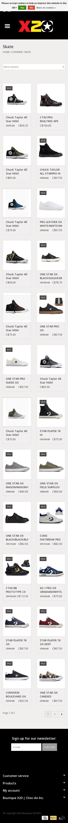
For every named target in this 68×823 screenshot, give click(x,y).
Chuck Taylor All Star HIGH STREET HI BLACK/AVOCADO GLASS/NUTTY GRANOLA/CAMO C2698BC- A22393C (17, 276)
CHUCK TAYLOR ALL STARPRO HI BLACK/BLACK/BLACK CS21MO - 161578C (51, 171)
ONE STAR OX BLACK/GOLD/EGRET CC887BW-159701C (51, 276)
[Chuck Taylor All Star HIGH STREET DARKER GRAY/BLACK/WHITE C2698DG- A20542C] (51, 360)
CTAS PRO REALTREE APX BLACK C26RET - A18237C (50, 119)
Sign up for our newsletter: (34, 738)
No (31, 7)
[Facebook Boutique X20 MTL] (31, 759)
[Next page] (61, 714)
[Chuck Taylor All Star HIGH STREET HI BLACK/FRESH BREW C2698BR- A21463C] (17, 307)
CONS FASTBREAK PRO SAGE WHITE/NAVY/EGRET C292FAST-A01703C (51, 537)
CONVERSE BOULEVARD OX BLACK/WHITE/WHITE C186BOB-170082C (17, 694)
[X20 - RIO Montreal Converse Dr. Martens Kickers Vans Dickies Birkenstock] (41, 26)
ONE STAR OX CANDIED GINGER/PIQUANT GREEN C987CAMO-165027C (51, 694)
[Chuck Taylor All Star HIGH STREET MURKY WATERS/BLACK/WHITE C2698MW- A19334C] (17, 203)
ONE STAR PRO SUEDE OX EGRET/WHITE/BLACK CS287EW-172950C (17, 380)
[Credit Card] (44, 817)
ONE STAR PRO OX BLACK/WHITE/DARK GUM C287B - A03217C (51, 328)
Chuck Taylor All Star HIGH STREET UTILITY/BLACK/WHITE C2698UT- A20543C (17, 171)
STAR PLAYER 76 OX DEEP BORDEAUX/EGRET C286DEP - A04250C (51, 642)
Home (6, 52)
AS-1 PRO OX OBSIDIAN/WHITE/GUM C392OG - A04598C (51, 590)
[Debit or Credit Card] (61, 817)
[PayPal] (53, 817)
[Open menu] (7, 26)
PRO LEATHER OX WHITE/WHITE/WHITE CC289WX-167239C (51, 224)
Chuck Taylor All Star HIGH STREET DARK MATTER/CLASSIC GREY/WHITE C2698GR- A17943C (17, 433)
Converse (16, 52)
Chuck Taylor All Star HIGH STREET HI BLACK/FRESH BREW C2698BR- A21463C (16, 328)
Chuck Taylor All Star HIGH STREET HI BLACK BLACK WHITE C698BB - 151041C (17, 119)
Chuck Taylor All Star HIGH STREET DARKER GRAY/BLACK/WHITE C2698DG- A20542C (51, 380)
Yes (22, 7)
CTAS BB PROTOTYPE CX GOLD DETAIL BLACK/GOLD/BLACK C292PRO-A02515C (17, 590)
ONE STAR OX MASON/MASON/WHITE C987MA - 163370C (17, 485)
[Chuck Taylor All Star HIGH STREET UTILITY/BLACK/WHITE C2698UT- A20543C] (17, 151)
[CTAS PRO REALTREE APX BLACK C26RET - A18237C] (51, 98)
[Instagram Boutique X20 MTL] (37, 759)
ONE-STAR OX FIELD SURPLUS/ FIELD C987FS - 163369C (50, 485)
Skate (27, 52)
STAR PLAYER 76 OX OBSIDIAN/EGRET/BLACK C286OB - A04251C (17, 642)
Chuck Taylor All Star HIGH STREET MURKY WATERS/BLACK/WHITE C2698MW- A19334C (17, 224)
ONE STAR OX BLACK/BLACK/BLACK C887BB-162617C (17, 537)
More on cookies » (46, 7)
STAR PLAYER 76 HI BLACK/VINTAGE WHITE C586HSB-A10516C (51, 433)
